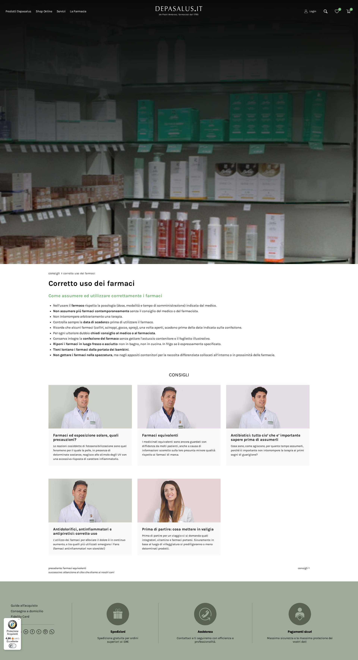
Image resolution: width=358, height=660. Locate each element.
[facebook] (32, 632)
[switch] (12, 646)
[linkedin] (25, 632)
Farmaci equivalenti (74, 568)
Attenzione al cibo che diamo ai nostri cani (88, 572)
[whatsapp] (52, 632)
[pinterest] (45, 632)
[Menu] (19, 620)
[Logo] (179, 10)
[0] (337, 11)
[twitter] (39, 632)
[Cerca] (325, 11)
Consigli (54, 273)
